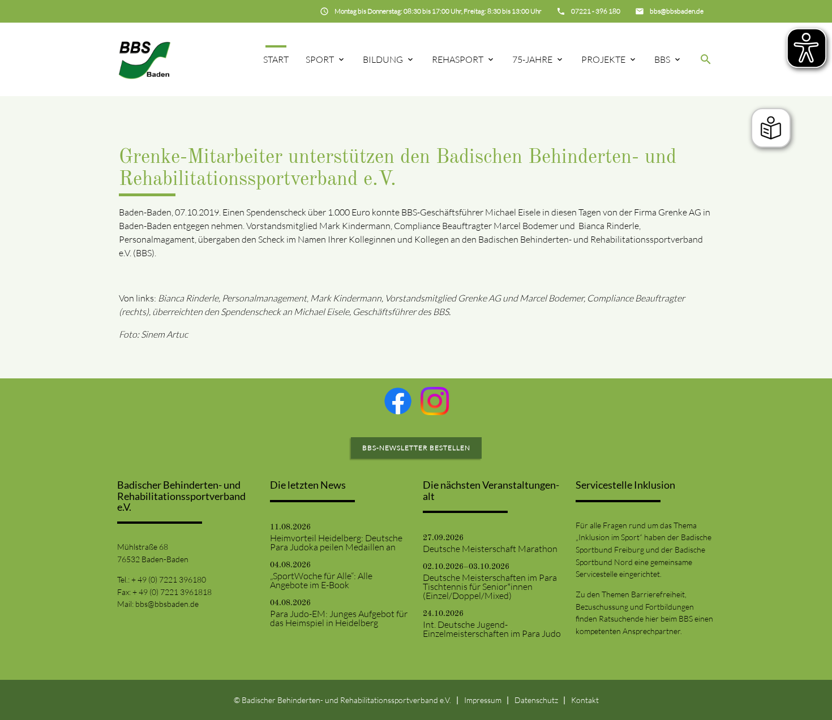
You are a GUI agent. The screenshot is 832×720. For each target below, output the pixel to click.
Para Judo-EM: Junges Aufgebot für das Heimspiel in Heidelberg (339, 618)
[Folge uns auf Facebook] (398, 401)
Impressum (482, 700)
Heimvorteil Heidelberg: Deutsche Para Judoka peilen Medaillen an (336, 542)
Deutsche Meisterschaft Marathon (490, 548)
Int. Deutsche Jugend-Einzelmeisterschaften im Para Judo (492, 629)
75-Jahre (532, 59)
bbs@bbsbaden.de (167, 604)
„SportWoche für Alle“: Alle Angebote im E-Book (321, 580)
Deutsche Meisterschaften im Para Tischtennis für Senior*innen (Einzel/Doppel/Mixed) (490, 586)
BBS (662, 59)
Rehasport (457, 59)
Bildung (383, 59)
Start (276, 59)
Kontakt (585, 700)
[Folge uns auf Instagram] (435, 401)
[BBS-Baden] (144, 59)
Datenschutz (536, 700)
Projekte (603, 59)
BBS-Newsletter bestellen (416, 447)
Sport (320, 59)
